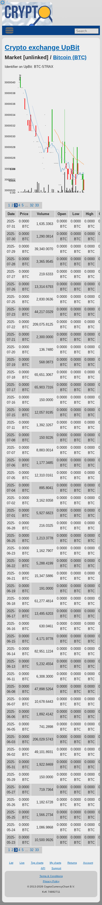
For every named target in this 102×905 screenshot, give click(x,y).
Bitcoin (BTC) (70, 57)
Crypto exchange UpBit (42, 47)
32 (31, 205)
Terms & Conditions (51, 876)
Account (88, 862)
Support (56, 868)
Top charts (37, 862)
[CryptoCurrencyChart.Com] (27, 14)
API (43, 868)
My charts (55, 862)
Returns (72, 862)
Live (22, 862)
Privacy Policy (51, 881)
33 (37, 205)
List (11, 862)
